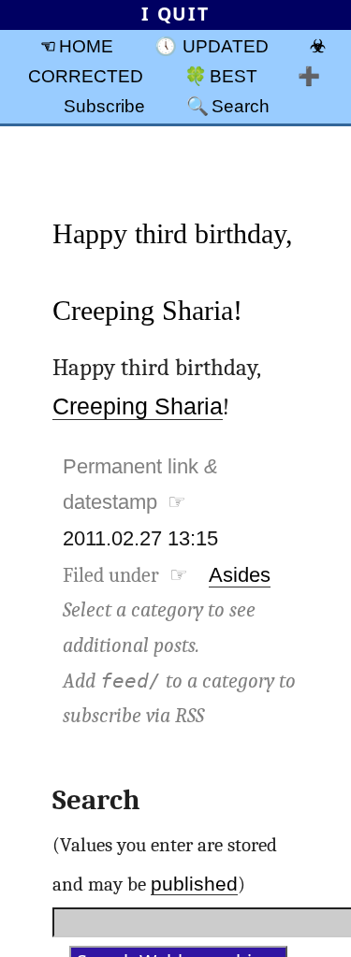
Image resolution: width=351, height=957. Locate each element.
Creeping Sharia (137, 406)
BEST (233, 75)
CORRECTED (85, 75)
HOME (86, 46)
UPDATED (226, 46)
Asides (240, 575)
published (194, 883)
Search (241, 105)
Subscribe (104, 105)
